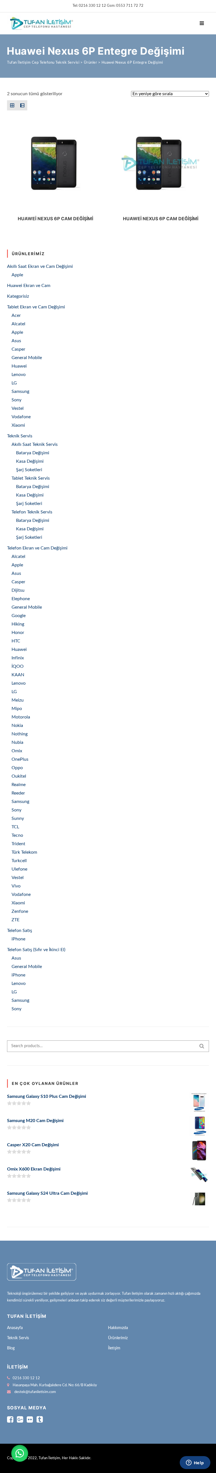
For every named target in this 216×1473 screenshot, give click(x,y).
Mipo (17, 708)
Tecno (17, 835)
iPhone (18, 939)
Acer (16, 315)
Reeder (18, 793)
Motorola (21, 717)
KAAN (18, 675)
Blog (11, 1348)
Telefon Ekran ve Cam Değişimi (37, 548)
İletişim (114, 1348)
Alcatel (18, 324)
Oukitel (19, 776)
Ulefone (19, 869)
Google (19, 615)
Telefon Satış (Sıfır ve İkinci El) (36, 949)
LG (14, 383)
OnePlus (20, 759)
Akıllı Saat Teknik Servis (35, 444)
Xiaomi (18, 425)
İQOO (18, 666)
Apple (17, 275)
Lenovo (19, 374)
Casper (18, 349)
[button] (19, 1453)
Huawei (19, 366)
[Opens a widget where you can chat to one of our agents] (194, 1463)
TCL (15, 827)
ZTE (15, 920)
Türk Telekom (24, 852)
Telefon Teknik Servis (32, 512)
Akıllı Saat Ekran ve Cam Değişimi (40, 266)
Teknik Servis (19, 436)
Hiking (18, 624)
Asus (16, 341)
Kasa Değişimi (30, 461)
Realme (19, 784)
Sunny (18, 818)
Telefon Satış (19, 930)
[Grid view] (12, 105)
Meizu (18, 700)
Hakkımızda (118, 1328)
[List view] (22, 105)
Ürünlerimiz (118, 1338)
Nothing (20, 734)
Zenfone (20, 911)
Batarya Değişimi (32, 453)
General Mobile (27, 357)
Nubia (17, 742)
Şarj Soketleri (29, 470)
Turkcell (19, 860)
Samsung (20, 391)
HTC (16, 641)
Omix (17, 751)
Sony (16, 400)
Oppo (17, 768)
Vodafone (21, 417)
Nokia (17, 725)
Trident (18, 844)
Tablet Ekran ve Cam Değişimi (36, 307)
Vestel (18, 408)
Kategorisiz (18, 296)
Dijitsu (18, 590)
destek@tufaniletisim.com (35, 1392)
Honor (18, 632)
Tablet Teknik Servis (31, 478)
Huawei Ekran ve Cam (28, 285)
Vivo (16, 886)
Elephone (21, 599)
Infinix (18, 658)
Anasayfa (15, 1328)
